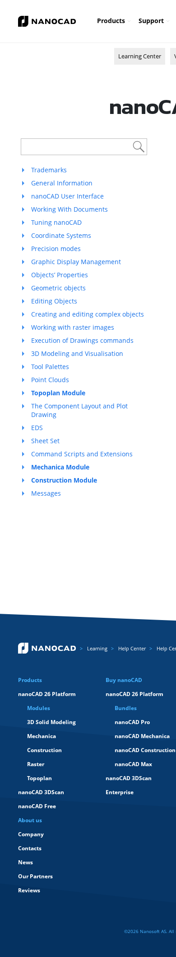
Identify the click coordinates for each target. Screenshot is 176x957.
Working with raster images (72, 327)
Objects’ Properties (59, 274)
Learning (97, 648)
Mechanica (41, 736)
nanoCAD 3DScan (41, 792)
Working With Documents (69, 209)
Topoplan (39, 778)
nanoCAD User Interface (67, 196)
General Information (62, 183)
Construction (44, 750)
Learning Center (139, 56)
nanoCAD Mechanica (142, 736)
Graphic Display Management (76, 261)
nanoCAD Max (133, 764)
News (25, 862)
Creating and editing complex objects (87, 314)
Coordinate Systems (61, 235)
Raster (35, 764)
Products (111, 20)
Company (31, 834)
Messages (46, 493)
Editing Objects (54, 301)
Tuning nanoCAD (56, 222)
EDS (37, 427)
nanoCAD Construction (145, 750)
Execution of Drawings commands (82, 340)
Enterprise (120, 792)
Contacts (30, 848)
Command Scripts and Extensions (82, 454)
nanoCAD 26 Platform (47, 694)
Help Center (132, 648)
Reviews (29, 890)
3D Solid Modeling (51, 722)
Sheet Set (45, 440)
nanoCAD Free (37, 806)
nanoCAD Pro (132, 722)
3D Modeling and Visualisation (77, 353)
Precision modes (56, 248)
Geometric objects (58, 288)
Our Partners (35, 876)
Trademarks (49, 170)
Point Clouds (50, 379)
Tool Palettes (50, 366)
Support (151, 20)
